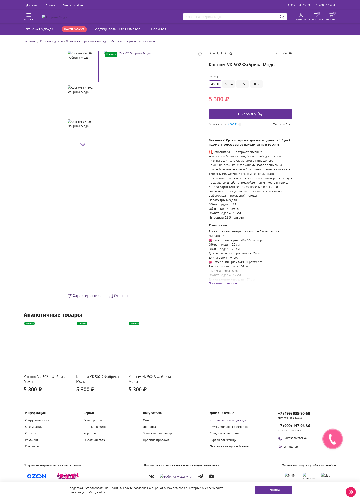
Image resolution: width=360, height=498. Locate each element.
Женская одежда (39, 29)
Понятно (274, 490)
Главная (29, 41)
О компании (34, 427)
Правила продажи (156, 440)
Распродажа (74, 29)
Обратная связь (95, 440)
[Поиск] (282, 16)
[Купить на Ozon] (36, 476)
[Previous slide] (111, 100)
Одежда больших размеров (117, 29)
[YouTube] (211, 476)
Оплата (50, 5)
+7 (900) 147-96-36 (325, 5)
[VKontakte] (151, 476)
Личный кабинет (96, 427)
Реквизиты (33, 440)
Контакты (32, 446)
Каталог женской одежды (228, 420)
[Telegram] (200, 476)
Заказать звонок (296, 438)
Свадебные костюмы (225, 433)
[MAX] (176, 476)
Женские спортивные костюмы (133, 41)
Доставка (32, 5)
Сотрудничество (37, 420)
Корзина (90, 433)
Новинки (158, 29)
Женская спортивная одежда (87, 41)
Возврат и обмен (73, 5)
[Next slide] (83, 144)
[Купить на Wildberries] (67, 476)
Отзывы (31, 433)
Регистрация (93, 420)
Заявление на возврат (159, 433)
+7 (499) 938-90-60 (299, 5)
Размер (214, 76)
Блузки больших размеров (229, 427)
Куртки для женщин (224, 440)
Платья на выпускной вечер (230, 446)
